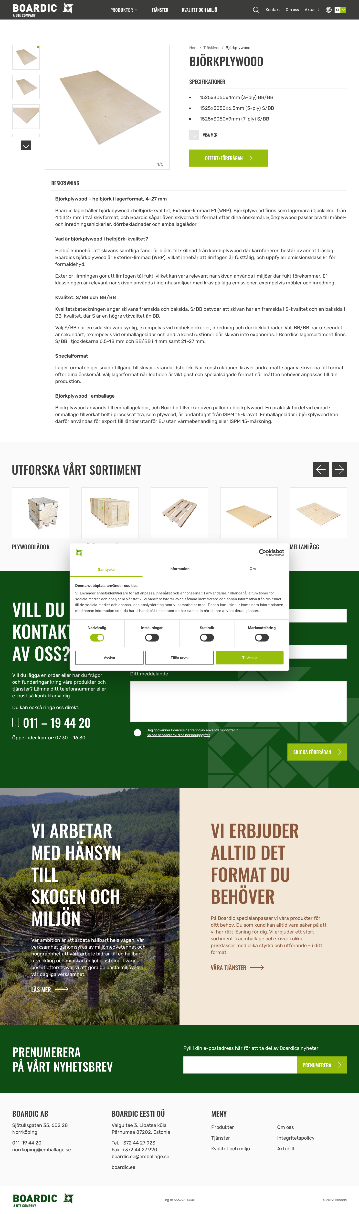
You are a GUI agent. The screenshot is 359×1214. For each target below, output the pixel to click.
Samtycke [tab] (106, 569)
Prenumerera (317, 1065)
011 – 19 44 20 (57, 722)
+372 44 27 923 (137, 1143)
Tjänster (160, 10)
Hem (193, 47)
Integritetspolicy (296, 1138)
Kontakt (273, 9)
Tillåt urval (180, 658)
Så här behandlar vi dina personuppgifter (178, 735)
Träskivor (211, 47)
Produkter (121, 10)
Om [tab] (253, 569)
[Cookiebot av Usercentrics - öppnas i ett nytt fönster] (262, 552)
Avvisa (109, 658)
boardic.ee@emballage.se (140, 1156)
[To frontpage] (43, 10)
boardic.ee (123, 1167)
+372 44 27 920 (139, 1150)
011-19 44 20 (27, 1143)
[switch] (152, 638)
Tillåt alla (249, 658)
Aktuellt (312, 9)
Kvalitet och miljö (199, 10)
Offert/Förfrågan (224, 158)
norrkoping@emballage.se (41, 1150)
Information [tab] (179, 569)
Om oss (292, 9)
